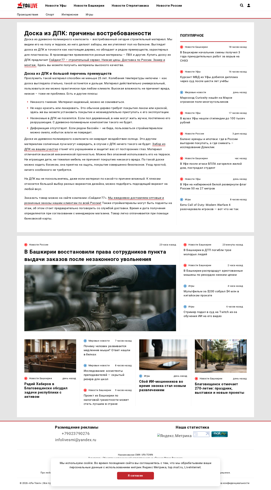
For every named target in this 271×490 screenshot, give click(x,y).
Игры (188, 199)
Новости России (194, 133)
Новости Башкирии (196, 47)
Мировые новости (195, 92)
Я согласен (135, 475)
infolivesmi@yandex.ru (75, 440)
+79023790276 (76, 433)
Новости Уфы (193, 71)
